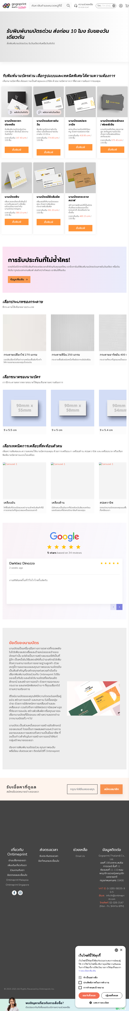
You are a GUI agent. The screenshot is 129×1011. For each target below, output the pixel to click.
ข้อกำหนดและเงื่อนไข (48, 861)
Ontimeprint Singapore (17, 884)
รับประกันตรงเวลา (48, 856)
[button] (100, 1002)
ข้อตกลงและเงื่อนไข (17, 875)
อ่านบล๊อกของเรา (17, 860)
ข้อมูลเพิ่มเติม (17, 279)
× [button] (121, 950)
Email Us (80, 856)
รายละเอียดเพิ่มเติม (87, 970)
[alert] (100, 977)
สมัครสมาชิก (111, 789)
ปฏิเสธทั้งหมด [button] (111, 995)
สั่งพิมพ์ (16, 150)
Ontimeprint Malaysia (17, 880)
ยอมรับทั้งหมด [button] (89, 995)
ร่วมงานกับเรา (17, 870)
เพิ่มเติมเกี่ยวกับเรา (17, 865)
